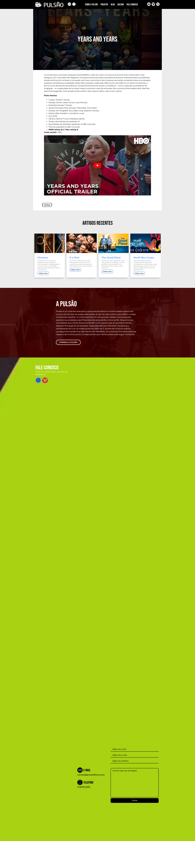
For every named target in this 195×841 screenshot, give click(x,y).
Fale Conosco (132, 4)
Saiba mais (43, 273)
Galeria (120, 4)
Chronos (42, 257)
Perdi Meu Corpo (143, 257)
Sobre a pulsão (91, 4)
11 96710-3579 (83, 787)
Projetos (104, 4)
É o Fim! (74, 257)
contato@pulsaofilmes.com (91, 775)
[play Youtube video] (97, 165)
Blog (113, 4)
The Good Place (111, 257)
